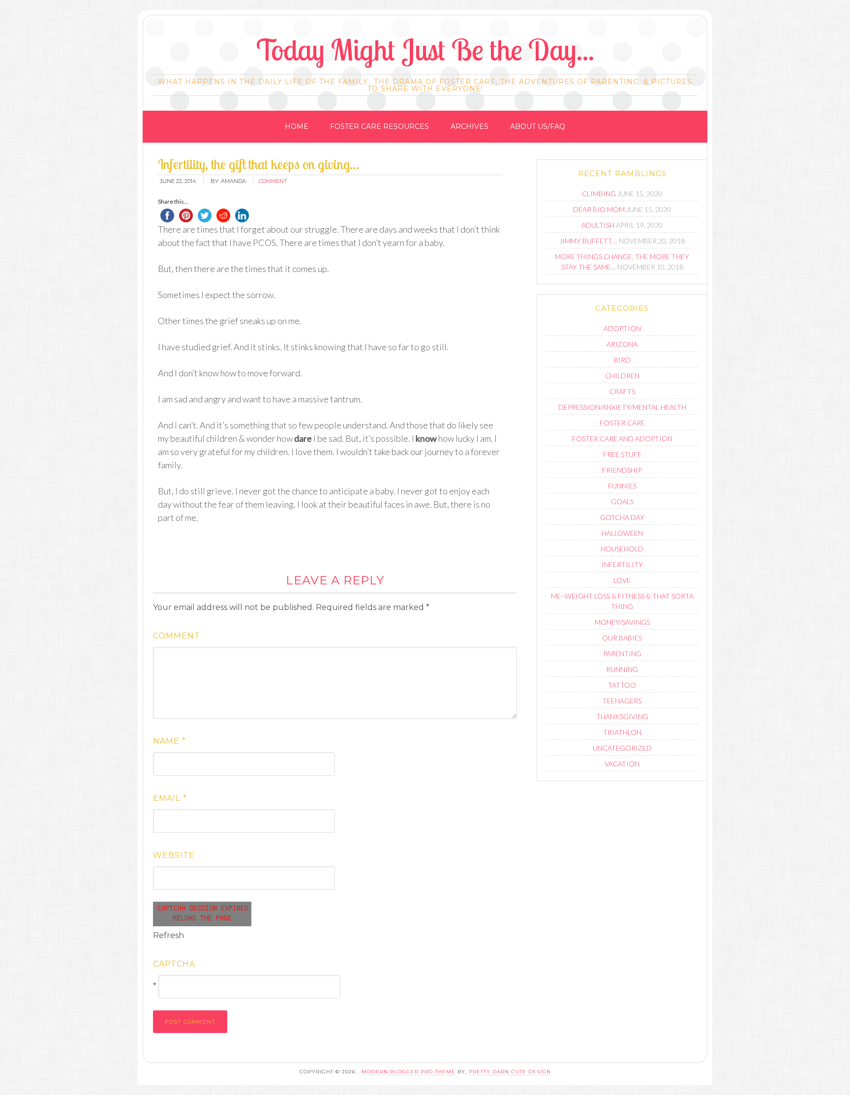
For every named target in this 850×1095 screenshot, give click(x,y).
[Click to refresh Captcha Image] (202, 914)
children (622, 375)
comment (273, 181)
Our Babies (622, 638)
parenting (622, 653)
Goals (622, 501)
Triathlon (622, 732)
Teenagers (622, 701)
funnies (622, 486)
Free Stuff (622, 454)
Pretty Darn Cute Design (510, 1071)
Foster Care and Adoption (622, 438)
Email (170, 798)
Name (169, 741)
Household (622, 549)
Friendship (622, 470)
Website (174, 855)
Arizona (622, 344)
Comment (176, 635)
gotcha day (622, 517)
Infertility (622, 564)
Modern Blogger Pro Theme (408, 1071)
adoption (622, 328)
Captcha (174, 964)
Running (622, 669)
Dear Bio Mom (599, 209)
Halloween (622, 533)
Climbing (599, 193)
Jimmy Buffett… (588, 241)
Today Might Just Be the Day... (425, 49)
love (622, 580)
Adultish (597, 225)
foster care (622, 423)
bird (622, 360)
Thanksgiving (622, 716)
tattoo (622, 685)
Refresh (168, 935)
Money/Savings (622, 622)
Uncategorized (622, 748)
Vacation (622, 764)
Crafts (622, 391)
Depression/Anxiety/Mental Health (622, 407)
